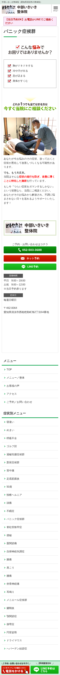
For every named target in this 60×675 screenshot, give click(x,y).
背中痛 (10, 470)
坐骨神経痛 (13, 583)
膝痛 (9, 559)
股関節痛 (12, 543)
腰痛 (9, 575)
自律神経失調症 (15, 551)
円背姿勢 (12, 632)
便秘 (9, 535)
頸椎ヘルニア (14, 494)
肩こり (10, 567)
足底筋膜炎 (13, 478)
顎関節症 (12, 616)
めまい (10, 430)
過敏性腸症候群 (15, 454)
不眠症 (10, 511)
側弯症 (10, 624)
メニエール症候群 (17, 600)
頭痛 (9, 502)
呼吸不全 (12, 438)
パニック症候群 (15, 519)
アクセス (12, 393)
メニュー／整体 (15, 377)
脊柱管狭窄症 (14, 527)
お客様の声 (13, 385)
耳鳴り (10, 592)
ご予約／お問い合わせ (19, 402)
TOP (9, 369)
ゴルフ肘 (12, 446)
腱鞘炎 (10, 608)
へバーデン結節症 (17, 648)
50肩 (9, 486)
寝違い (10, 422)
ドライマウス (14, 640)
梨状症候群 (13, 462)
